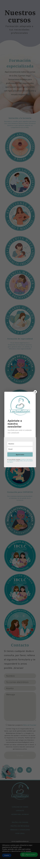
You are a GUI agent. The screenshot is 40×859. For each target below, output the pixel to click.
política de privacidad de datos (20, 461)
